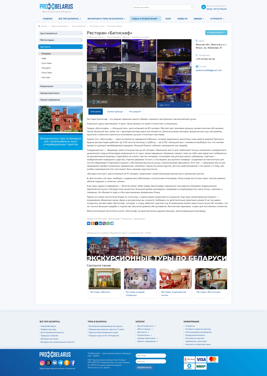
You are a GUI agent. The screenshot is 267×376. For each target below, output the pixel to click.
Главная (47, 18)
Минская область (97, 37)
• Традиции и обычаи (49, 335)
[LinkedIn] (100, 223)
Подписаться (144, 367)
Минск (126, 37)
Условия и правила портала (198, 329)
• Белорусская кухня (49, 338)
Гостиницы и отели (97, 26)
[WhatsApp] (108, 223)
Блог (168, 18)
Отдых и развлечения (144, 18)
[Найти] (192, 7)
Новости (182, 18)
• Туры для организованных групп (103, 332)
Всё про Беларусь (69, 18)
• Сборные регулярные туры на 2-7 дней (106, 329)
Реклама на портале (195, 338)
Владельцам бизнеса (195, 335)
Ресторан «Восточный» (173, 292)
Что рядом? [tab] (135, 111)
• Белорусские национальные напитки (57, 342)
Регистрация (220, 9)
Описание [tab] (96, 111)
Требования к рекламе (196, 341)
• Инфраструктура (48, 329)
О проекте (216, 18)
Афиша (198, 18)
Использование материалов (199, 332)
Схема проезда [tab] (115, 111)
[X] (96, 223)
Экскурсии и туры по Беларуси (105, 18)
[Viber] (104, 223)
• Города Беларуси (48, 326)
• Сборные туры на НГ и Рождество (103, 335)
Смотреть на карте (140, 37)
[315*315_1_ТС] (60, 127)
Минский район (114, 37)
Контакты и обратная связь (198, 344)
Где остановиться (79, 26)
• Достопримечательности (52, 332)
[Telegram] (112, 223)
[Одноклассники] (92, 223)
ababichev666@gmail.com (209, 70)
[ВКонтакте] (88, 223)
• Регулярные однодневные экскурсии (105, 326)
